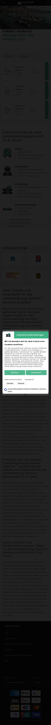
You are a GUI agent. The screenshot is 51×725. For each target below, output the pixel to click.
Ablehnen (15, 372)
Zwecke (10, 383)
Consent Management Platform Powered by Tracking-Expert (27, 390)
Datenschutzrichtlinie (13, 379)
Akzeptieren (36, 372)
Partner (21, 383)
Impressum (29, 379)
